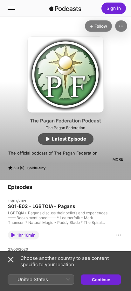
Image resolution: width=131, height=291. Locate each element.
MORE (118, 159)
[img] (65, 8)
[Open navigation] (11, 8)
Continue (101, 279)
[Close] (11, 259)
